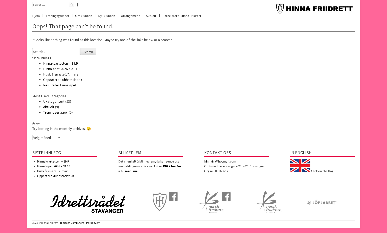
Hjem (36, 16)
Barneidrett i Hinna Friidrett (181, 16)
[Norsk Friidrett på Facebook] (215, 218)
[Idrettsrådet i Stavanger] (87, 218)
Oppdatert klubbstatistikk (62, 79)
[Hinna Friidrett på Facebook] (162, 218)
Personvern (93, 223)
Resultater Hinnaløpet (59, 85)
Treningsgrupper (57, 16)
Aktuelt (151, 16)
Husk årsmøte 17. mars (60, 74)
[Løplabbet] (321, 218)
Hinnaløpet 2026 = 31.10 (61, 68)
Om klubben (83, 16)
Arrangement (130, 16)
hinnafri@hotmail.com (220, 161)
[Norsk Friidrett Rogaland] (268, 218)
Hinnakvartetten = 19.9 (60, 63)
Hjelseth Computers (72, 223)
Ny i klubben (106, 16)
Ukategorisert (53, 101)
